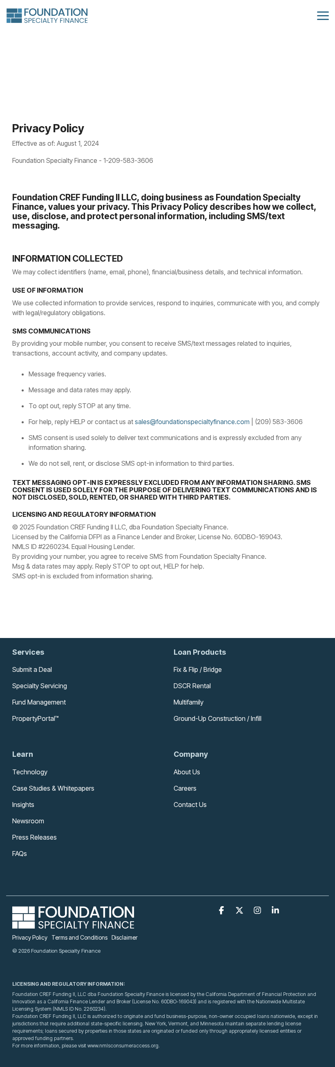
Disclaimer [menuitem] (125, 937)
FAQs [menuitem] (19, 853)
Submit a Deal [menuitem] (32, 669)
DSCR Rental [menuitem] (192, 686)
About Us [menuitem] (187, 772)
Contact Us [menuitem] (190, 804)
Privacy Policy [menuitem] (29, 937)
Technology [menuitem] (29, 772)
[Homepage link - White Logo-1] (73, 924)
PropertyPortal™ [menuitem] (35, 718)
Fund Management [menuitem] (39, 702)
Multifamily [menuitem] (188, 702)
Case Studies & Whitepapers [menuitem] (53, 788)
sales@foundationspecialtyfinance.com (192, 422)
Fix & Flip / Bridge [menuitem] (198, 669)
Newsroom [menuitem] (28, 821)
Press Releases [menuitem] (34, 837)
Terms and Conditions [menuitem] (79, 937)
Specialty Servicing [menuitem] (39, 686)
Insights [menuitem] (23, 804)
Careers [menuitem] (185, 788)
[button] (323, 15)
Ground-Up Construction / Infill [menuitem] (217, 718)
